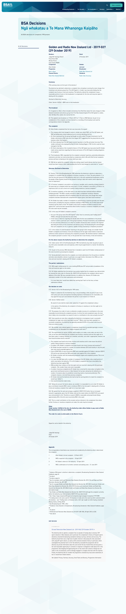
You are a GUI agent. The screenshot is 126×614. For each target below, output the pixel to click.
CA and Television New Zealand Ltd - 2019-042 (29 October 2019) (73, 529)
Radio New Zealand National (56, 76)
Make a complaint (116, 5)
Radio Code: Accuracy (85, 76)
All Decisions (23, 46)
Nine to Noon (52, 71)
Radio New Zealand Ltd (85, 71)
